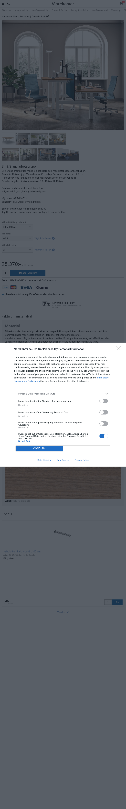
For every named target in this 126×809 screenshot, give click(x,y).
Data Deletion (44, 460)
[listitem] (63, 393)
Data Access (63, 460)
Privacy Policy (81, 460)
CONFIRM (39, 448)
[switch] (103, 401)
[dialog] (63, 404)
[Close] (119, 349)
